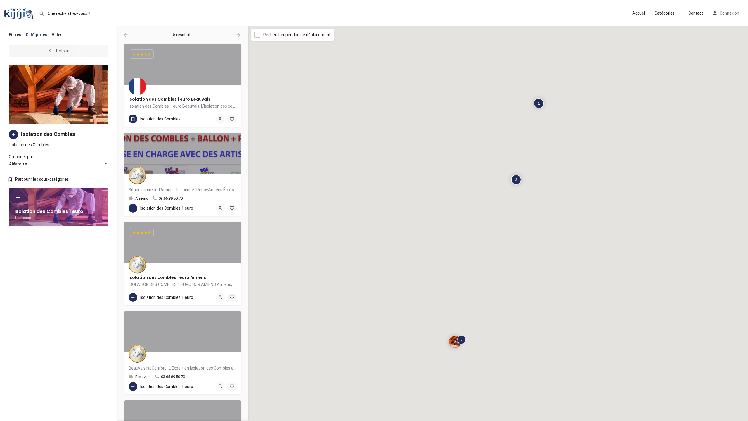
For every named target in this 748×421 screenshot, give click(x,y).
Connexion (729, 13)
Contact (695, 13)
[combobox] (58, 164)
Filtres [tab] (15, 34)
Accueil (639, 13)
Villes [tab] (57, 34)
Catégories (664, 13)
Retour (62, 51)
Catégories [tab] (36, 34)
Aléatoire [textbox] (18, 164)
